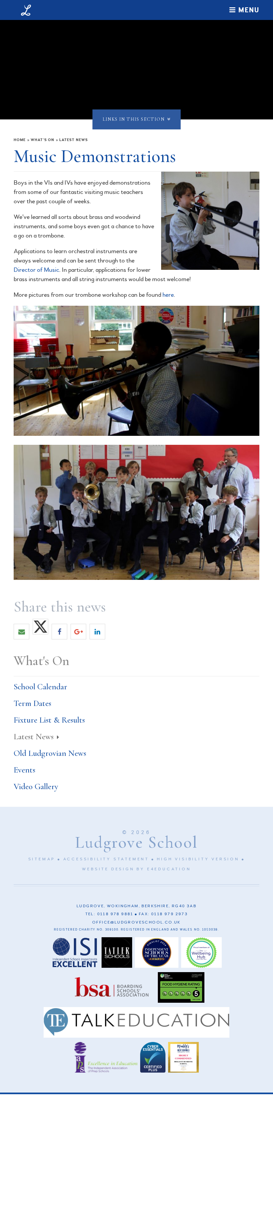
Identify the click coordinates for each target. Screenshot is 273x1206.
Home (20, 140)
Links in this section (133, 119)
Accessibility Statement (106, 859)
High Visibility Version (198, 859)
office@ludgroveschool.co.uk (136, 922)
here (168, 295)
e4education (169, 869)
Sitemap (42, 859)
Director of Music (36, 270)
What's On (42, 140)
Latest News (73, 140)
